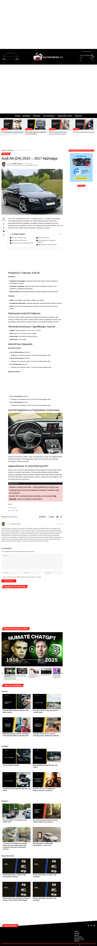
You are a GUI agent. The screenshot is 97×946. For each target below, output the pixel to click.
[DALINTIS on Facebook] (4, 224)
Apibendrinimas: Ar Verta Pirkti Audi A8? (47, 244)
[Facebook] (88, 925)
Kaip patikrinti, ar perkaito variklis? (14, 132)
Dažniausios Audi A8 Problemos (19, 240)
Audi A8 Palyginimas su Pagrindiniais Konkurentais (46, 241)
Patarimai (5, 691)
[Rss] (94, 925)
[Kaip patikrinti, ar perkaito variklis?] (13, 125)
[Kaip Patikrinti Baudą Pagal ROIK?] (84, 125)
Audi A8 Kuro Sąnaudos (43, 237)
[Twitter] (91, 925)
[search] (94, 116)
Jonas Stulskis (17, 163)
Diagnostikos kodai (8, 856)
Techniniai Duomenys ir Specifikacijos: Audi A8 (22, 243)
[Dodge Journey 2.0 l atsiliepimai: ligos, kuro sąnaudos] (36, 125)
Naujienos (5, 801)
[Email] (4, 231)
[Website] (62, 524)
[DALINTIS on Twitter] (4, 227)
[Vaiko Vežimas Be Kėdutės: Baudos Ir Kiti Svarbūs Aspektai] (60, 125)
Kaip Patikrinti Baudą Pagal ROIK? (85, 132)
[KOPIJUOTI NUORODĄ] (4, 234)
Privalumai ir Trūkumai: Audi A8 (18, 237)
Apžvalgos (6, 153)
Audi (14, 507)
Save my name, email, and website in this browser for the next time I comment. (22, 577)
